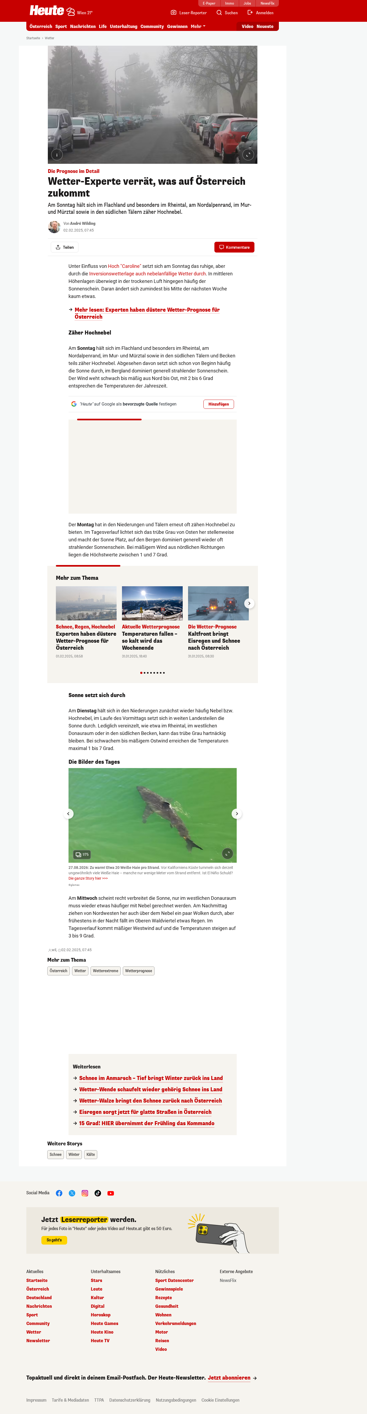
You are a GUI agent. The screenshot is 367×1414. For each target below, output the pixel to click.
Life (103, 26)
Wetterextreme (105, 971)
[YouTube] (110, 1193)
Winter (74, 1154)
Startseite (33, 38)
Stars (96, 1280)
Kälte (91, 1154)
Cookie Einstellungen (220, 1400)
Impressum (36, 1400)
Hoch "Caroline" (124, 266)
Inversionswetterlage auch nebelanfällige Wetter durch (147, 273)
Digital (98, 1306)
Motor (161, 1332)
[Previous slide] (56, 603)
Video (247, 26)
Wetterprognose (138, 971)
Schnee (56, 1154)
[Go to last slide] (68, 814)
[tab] (141, 673)
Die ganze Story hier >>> (88, 878)
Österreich (41, 26)
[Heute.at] (47, 10)
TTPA (99, 1400)
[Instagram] (85, 1193)
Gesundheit (166, 1306)
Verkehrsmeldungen (175, 1323)
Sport (61, 26)
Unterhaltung (123, 26)
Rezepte (163, 1298)
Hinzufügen (218, 404)
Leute (96, 1289)
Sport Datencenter (174, 1280)
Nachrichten (39, 1306)
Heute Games (104, 1323)
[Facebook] (59, 1193)
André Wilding (82, 223)
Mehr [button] (196, 26)
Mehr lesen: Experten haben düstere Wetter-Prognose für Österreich (147, 314)
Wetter (49, 38)
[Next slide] (249, 603)
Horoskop (100, 1315)
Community (152, 26)
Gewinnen (177, 26)
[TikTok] (98, 1193)
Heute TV (100, 1341)
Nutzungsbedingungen (176, 1400)
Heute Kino (102, 1332)
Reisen (162, 1341)
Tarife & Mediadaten (70, 1400)
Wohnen (163, 1315)
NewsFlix (228, 1280)
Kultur (97, 1298)
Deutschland (39, 1298)
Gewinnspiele (169, 1289)
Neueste (265, 26)
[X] (72, 1193)
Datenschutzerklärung (129, 1400)
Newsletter (38, 1341)
